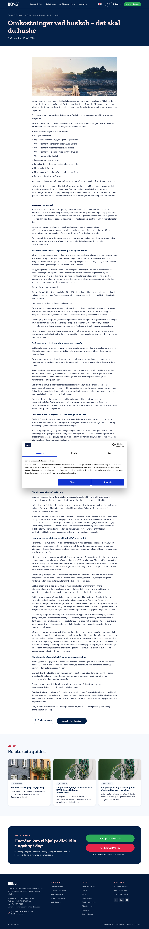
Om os (84, 890)
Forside (10, 15)
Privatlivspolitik (107, 924)
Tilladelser (129, 924)
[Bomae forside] (27, 883)
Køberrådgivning (36, 4)
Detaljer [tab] (74, 453)
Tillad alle (108, 482)
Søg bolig (85, 910)
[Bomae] (14, 4)
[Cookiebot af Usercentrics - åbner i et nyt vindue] (114, 445)
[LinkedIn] (121, 900)
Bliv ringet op (87, 906)
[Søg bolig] (107, 4)
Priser (73, 4)
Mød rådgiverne (63, 4)
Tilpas (72, 482)
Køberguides (82, 4)
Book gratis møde (132, 4)
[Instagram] (127, 900)
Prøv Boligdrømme (121, 894)
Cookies (138, 924)
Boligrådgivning (57, 894)
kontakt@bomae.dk (34, 907)
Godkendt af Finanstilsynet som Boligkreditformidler (22, 912)
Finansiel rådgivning (58, 890)
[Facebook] (116, 900)
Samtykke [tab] (40, 453)
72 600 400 (27, 901)
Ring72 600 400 (112, 847)
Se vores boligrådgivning (70, 721)
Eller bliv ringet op (99, 854)
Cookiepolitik (119, 924)
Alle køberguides (45, 720)
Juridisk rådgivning (58, 898)
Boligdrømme (51, 4)
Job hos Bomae (88, 914)
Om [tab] (109, 453)
